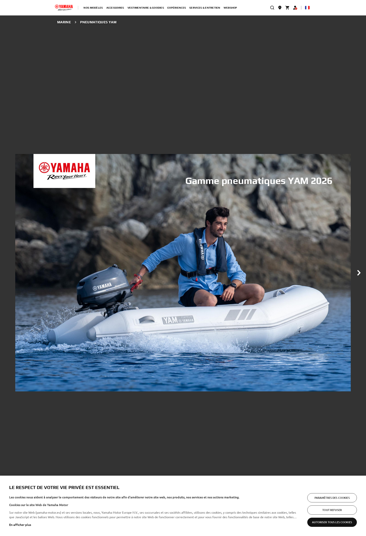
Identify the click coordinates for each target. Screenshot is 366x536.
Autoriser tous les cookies (332, 522)
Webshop (230, 7)
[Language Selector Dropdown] (307, 7)
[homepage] (64, 7)
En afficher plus (20, 524)
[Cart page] (287, 7)
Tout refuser (332, 510)
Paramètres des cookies (332, 498)
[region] (183, 506)
